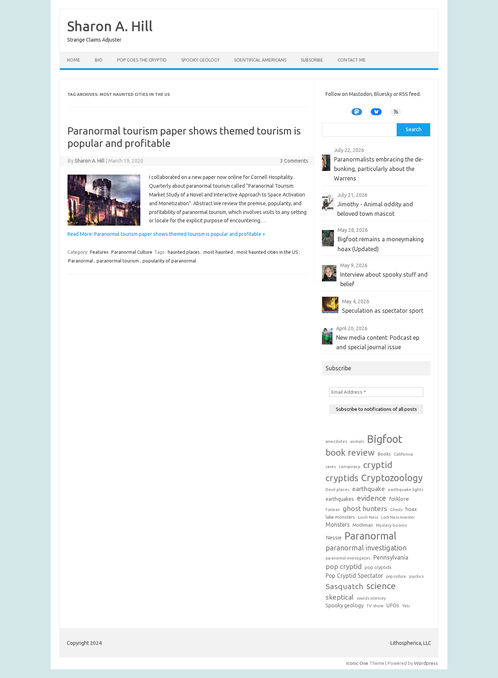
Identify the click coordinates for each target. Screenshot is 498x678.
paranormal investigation (366, 548)
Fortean (333, 509)
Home (73, 60)
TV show (375, 605)
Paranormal (80, 260)
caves (331, 466)
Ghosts (396, 509)
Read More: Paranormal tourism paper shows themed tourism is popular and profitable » (166, 234)
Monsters (338, 524)
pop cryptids (378, 567)
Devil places (337, 489)
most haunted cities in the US (267, 251)
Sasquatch (344, 586)
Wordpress (426, 663)
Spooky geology (344, 605)
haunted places (184, 251)
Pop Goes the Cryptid (142, 60)
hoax (411, 509)
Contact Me (352, 60)
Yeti (406, 605)
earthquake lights (405, 489)
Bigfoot (384, 439)
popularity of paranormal (169, 260)
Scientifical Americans (260, 60)
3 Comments (294, 161)
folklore (399, 499)
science (381, 586)
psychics (416, 576)
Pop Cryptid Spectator (354, 575)
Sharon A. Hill (110, 26)
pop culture (396, 576)
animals (357, 441)
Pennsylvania (390, 557)
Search (413, 129)
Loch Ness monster (398, 517)
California (403, 454)
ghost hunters (365, 508)
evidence (371, 498)
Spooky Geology (200, 60)
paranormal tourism (118, 260)
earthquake (368, 488)
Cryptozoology (392, 477)
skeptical (340, 597)
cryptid (377, 465)
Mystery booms (391, 525)
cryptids (342, 478)
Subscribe (312, 60)
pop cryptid (344, 566)
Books (384, 453)
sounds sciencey (371, 598)
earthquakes (340, 499)
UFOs (392, 605)
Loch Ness (368, 517)
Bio (98, 60)
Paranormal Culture (131, 251)
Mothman (363, 525)
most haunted (218, 251)
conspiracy (349, 466)
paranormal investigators (348, 558)
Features (99, 251)
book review (350, 452)
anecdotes (336, 441)
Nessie (334, 538)
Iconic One (357, 663)
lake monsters (340, 516)
